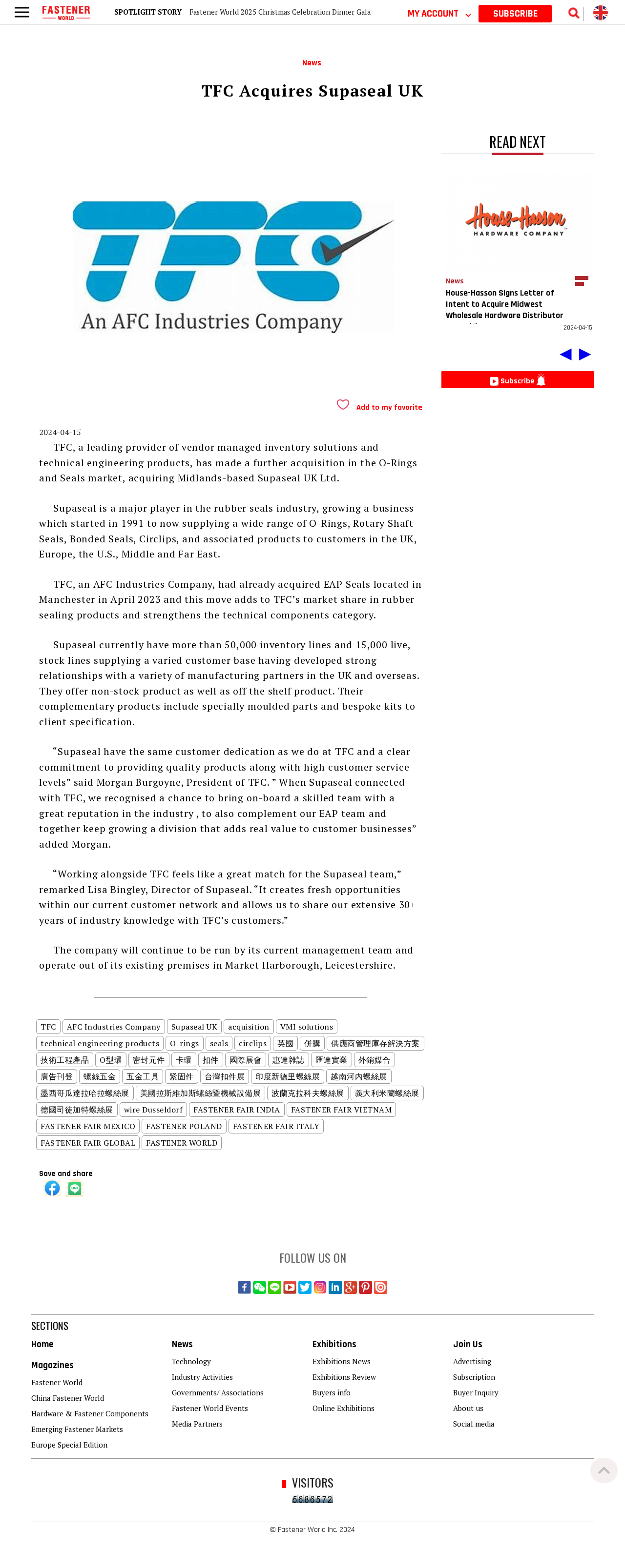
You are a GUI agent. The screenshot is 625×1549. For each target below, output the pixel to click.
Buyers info (331, 1392)
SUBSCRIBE (515, 13)
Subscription (474, 1377)
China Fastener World (67, 1398)
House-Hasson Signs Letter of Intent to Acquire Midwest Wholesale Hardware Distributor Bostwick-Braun (504, 309)
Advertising (472, 1361)
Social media (474, 1424)
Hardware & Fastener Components (89, 1413)
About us (468, 1408)
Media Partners (197, 1424)
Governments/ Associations (218, 1392)
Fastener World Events (210, 1408)
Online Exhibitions (343, 1408)
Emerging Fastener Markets (77, 1429)
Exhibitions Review (344, 1377)
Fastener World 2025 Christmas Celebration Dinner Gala (280, 12)
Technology (191, 1361)
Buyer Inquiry (476, 1392)
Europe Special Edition (69, 1445)
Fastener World (57, 1382)
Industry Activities (202, 1377)
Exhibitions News (341, 1361)
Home (42, 1344)
